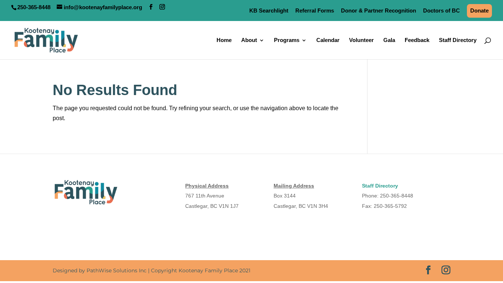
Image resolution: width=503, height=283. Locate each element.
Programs (286, 40)
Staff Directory (457, 40)
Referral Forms (314, 11)
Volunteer (361, 40)
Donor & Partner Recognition (378, 11)
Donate (479, 11)
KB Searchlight (268, 11)
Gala (389, 40)
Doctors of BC (441, 11)
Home (224, 40)
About (249, 40)
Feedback (417, 40)
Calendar (328, 40)
